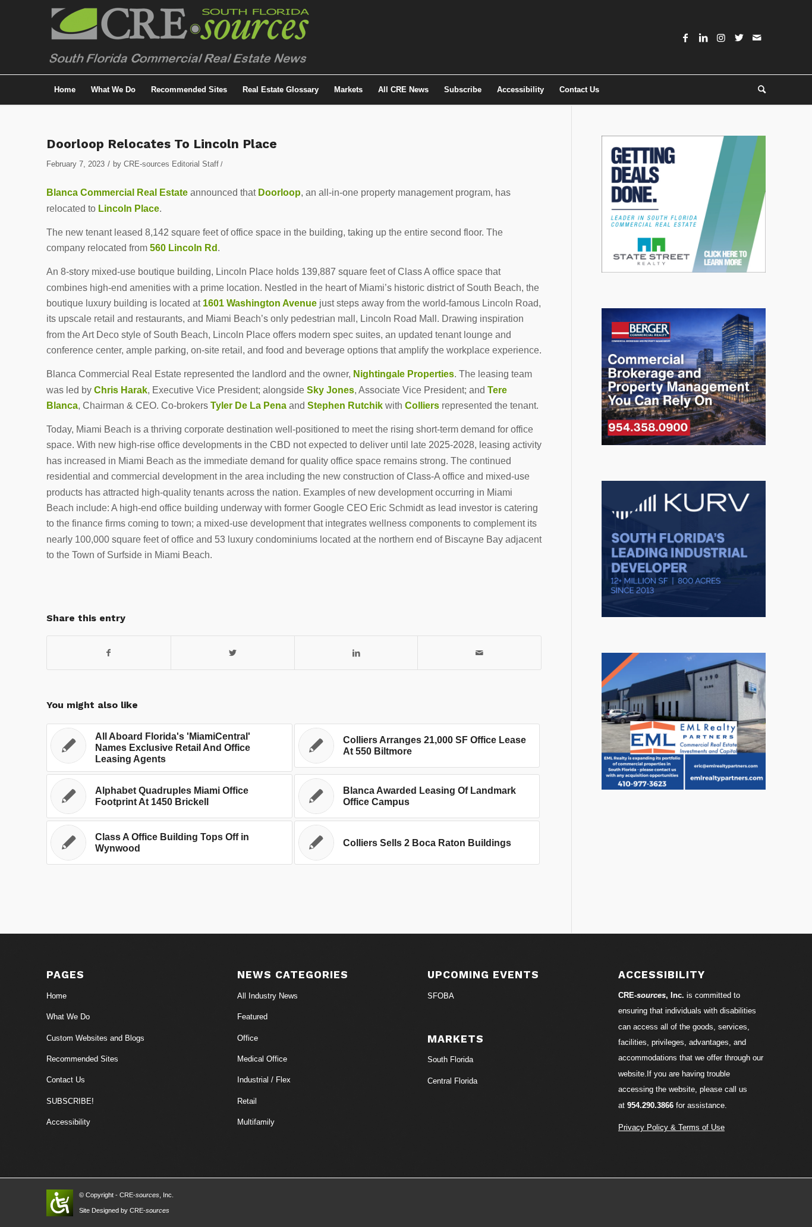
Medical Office (262, 1058)
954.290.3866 (650, 1105)
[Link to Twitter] (739, 37)
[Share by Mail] (479, 652)
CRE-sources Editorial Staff (171, 163)
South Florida (450, 1059)
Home (56, 995)
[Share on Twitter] (232, 652)
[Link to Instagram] (721, 37)
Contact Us (65, 1079)
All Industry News (267, 995)
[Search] (758, 90)
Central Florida (452, 1080)
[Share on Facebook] (109, 652)
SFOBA (440, 995)
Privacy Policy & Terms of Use (671, 1127)
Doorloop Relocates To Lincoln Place (161, 143)
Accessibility (68, 1122)
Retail (247, 1101)
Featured (252, 1016)
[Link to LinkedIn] (703, 37)
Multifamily (256, 1122)
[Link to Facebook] (685, 37)
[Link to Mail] (757, 37)
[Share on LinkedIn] (356, 652)
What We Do (68, 1016)
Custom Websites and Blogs (95, 1038)
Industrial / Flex (264, 1079)
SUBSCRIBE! (70, 1101)
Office (247, 1038)
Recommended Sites (82, 1058)
